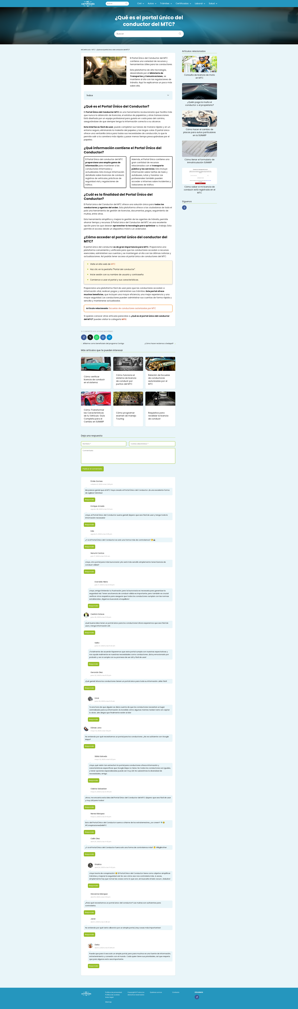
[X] (90, 337)
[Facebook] (84, 337)
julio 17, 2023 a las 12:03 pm (105, 585)
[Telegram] (109, 337)
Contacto (175, 992)
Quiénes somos (156, 992)
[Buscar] (126, 3)
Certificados (182, 3)
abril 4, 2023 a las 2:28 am (100, 922)
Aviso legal (109, 997)
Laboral (199, 3)
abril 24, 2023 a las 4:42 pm (101, 841)
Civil (139, 3)
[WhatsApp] (96, 337)
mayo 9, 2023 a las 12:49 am (101, 792)
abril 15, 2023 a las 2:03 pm (100, 897)
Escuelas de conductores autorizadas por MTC (132, 308)
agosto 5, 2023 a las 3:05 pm (101, 534)
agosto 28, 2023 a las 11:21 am (102, 509)
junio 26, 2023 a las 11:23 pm (101, 617)
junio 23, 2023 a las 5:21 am (105, 701)
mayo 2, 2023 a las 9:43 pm (101, 817)
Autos (151, 3)
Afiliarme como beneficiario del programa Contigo (103, 343)
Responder (89, 500)
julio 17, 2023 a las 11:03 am (100, 556)
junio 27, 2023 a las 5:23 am (105, 646)
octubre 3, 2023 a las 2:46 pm (102, 484)
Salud (212, 3)
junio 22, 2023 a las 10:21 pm (101, 675)
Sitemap (108, 1002)
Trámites (164, 3)
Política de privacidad (113, 992)
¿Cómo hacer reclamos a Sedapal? (159, 343)
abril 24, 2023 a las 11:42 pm (105, 867)
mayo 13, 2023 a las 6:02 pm (105, 759)
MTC (113, 264)
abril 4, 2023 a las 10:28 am (105, 948)
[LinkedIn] (103, 337)
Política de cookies (112, 995)
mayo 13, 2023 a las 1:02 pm (101, 731)
